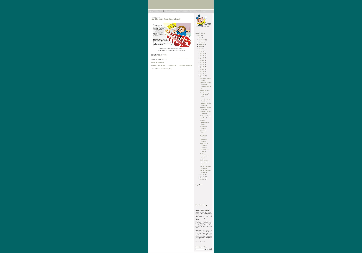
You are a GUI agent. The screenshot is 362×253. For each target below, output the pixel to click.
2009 (199, 37)
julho (200, 49)
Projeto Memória (199, 11)
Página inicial (172, 65)
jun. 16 (202, 174)
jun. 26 (202, 58)
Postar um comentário (157, 62)
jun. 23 (202, 64)
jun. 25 (202, 60)
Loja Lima (189, 11)
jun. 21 (202, 69)
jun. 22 (202, 67)
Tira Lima (181, 11)
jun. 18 (202, 73)
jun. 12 (202, 179)
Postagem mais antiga (185, 65)
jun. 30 (202, 53)
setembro (202, 44)
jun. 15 (202, 177)
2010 (199, 35)
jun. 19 (202, 71)
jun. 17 (202, 76)
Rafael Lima (152, 11)
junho (201, 51)
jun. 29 (202, 55)
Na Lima (174, 11)
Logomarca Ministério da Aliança (204, 149)
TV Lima (160, 11)
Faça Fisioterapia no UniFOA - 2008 (205, 95)
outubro (201, 42)
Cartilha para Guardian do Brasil (166, 19)
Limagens (167, 11)
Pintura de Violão (205, 90)
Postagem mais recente (158, 65)
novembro (202, 39)
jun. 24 (202, 62)
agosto (201, 46)
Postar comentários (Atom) (164, 68)
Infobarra (202, 120)
